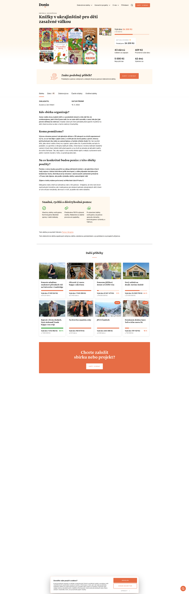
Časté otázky (76, 93)
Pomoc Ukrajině (67, 232)
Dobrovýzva (63, 93)
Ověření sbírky (91, 93)
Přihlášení (125, 5)
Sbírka (41, 93)
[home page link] (44, 5)
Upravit (124, 590)
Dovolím (125, 580)
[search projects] (132, 5)
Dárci (50, 93)
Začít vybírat (142, 5)
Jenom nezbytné (125, 586)
